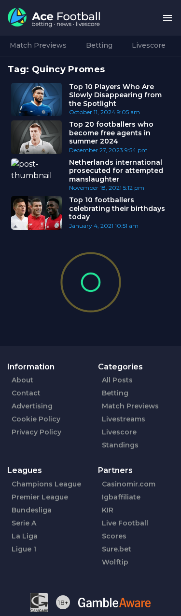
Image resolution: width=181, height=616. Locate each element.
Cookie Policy (36, 419)
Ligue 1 (24, 549)
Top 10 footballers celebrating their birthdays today (117, 208)
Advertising (32, 406)
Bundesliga (32, 510)
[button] (167, 18)
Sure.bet (116, 549)
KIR (107, 510)
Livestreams (123, 419)
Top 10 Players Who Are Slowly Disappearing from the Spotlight (115, 95)
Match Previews (38, 45)
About (22, 380)
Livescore (149, 45)
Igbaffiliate (121, 497)
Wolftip (115, 562)
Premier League (40, 497)
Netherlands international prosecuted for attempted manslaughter (116, 170)
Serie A (24, 523)
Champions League (46, 484)
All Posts (117, 380)
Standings (120, 445)
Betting (99, 45)
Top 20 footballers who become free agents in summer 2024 (111, 132)
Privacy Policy (36, 432)
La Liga (25, 536)
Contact (26, 393)
